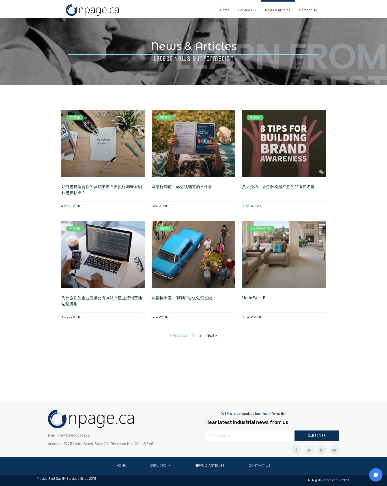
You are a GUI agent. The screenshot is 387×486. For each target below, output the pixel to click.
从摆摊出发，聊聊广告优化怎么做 (182, 297)
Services (245, 10)
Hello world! (253, 297)
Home (224, 10)
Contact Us (308, 10)
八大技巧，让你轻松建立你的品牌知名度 (278, 186)
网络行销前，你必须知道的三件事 (182, 186)
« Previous (178, 335)
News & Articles (277, 10)
